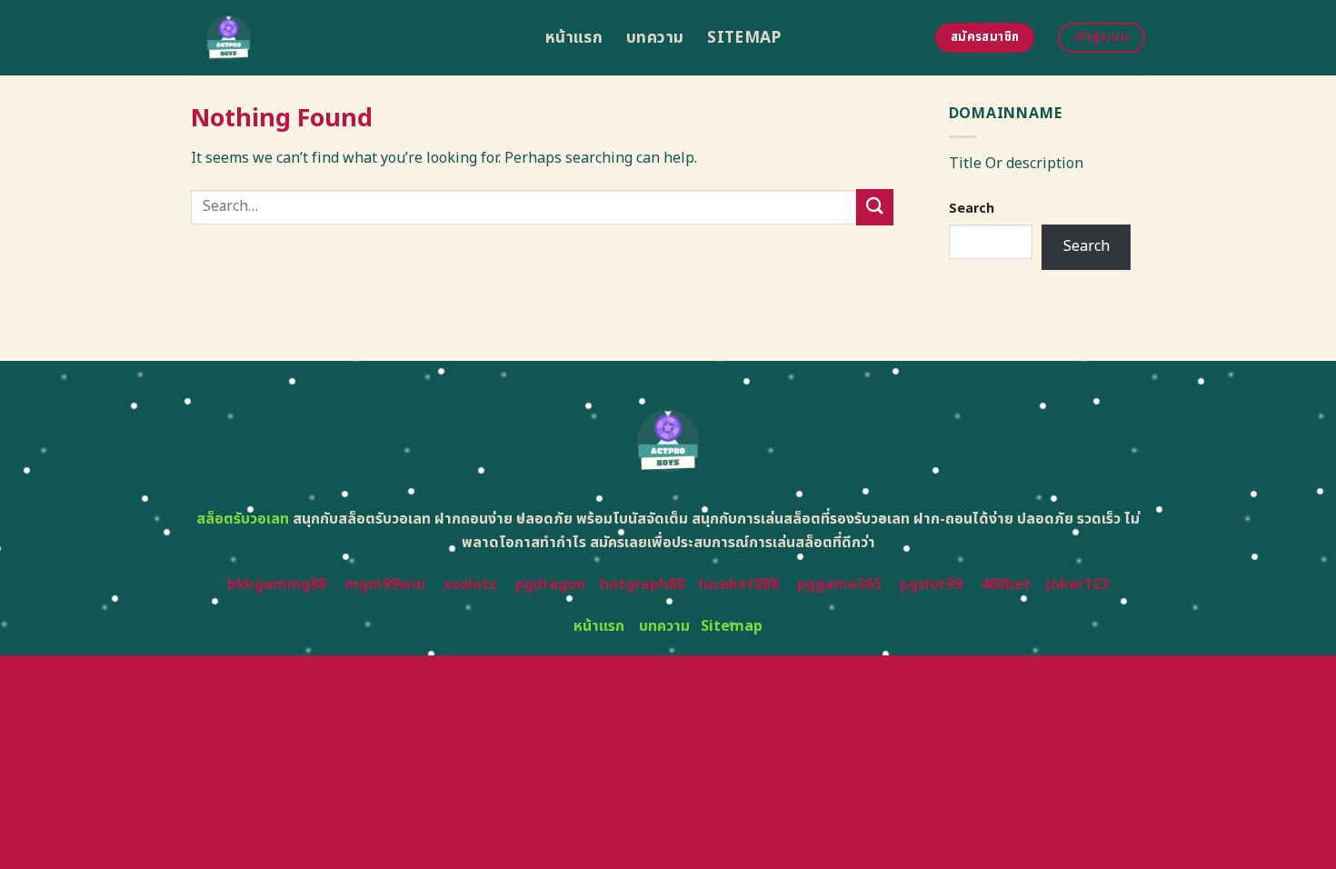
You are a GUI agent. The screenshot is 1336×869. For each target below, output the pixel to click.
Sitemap (744, 37)
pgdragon (550, 584)
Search (971, 208)
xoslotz (470, 584)
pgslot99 (931, 584)
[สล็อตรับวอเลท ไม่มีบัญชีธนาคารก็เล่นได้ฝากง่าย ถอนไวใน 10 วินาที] (354, 37)
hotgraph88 (642, 584)
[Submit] (874, 207)
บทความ (654, 37)
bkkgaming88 (276, 584)
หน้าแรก (574, 37)
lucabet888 (739, 584)
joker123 (1077, 584)
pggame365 (839, 584)
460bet (1006, 584)
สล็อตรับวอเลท (242, 519)
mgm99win (384, 584)
